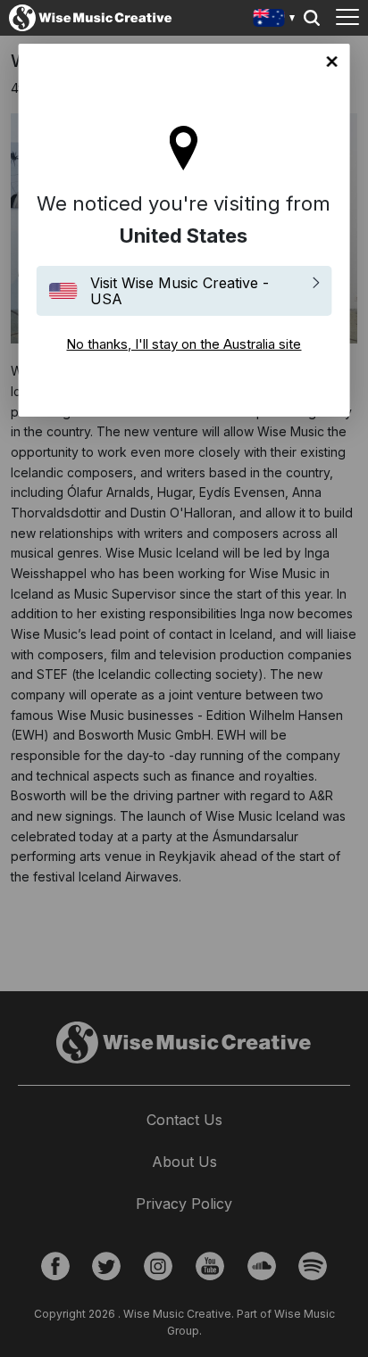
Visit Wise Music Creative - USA (179, 291)
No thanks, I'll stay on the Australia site (331, 61)
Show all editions (275, 20)
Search (312, 18)
